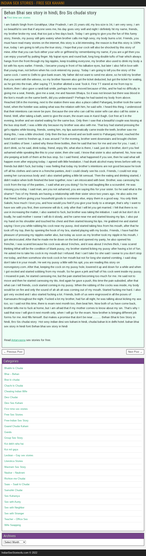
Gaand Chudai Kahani (16, 426)
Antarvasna (18, 340)
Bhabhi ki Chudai (13, 368)
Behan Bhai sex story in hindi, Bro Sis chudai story (50, 12)
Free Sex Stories (13, 414)
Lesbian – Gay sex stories (18, 455)
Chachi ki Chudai (13, 385)
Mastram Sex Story (15, 467)
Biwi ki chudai (12, 379)
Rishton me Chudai (14, 478)
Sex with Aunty (12, 501)
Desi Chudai (11, 397)
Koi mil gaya (11, 449)
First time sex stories (18, 17)
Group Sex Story (13, 437)
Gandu (8, 432)
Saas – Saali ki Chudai (16, 484)
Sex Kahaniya (12, 495)
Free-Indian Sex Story (16, 420)
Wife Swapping (12, 525)
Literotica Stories (13, 461)
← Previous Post (13, 351)
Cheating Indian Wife (15, 391)
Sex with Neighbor (14, 507)
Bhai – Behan (11, 374)
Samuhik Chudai (13, 490)
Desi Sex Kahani (13, 403)
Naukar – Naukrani (14, 472)
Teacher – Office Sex (16, 519)
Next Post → (135, 351)
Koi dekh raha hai (14, 443)
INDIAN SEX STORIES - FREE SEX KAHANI (32, 3)
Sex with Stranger (14, 513)
